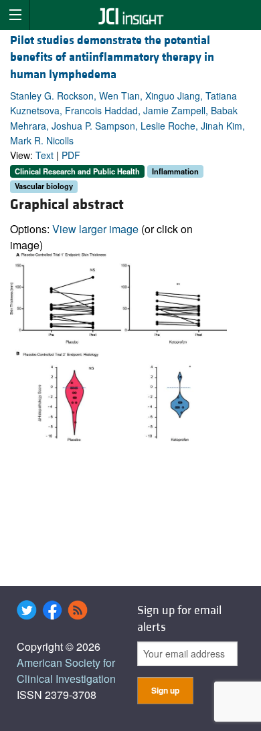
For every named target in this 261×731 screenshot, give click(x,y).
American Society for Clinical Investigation (66, 670)
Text (44, 155)
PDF (71, 155)
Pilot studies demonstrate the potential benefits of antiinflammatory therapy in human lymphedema (112, 57)
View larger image (95, 229)
